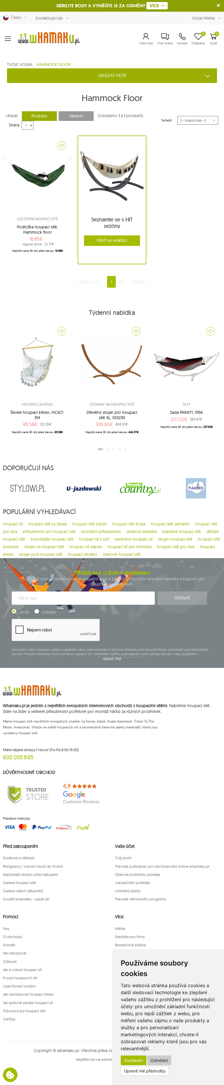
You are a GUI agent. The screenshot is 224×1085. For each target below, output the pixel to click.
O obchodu (12, 936)
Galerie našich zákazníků (23, 890)
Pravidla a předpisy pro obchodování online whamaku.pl (162, 866)
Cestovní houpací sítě (37, 218)
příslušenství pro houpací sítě (49, 531)
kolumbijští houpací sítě (52, 539)
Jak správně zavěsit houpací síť (28, 1002)
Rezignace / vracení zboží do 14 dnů (33, 866)
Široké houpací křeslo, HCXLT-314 (37, 415)
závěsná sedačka (141, 531)
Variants (76, 116)
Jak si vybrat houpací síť (22, 969)
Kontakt (9, 944)
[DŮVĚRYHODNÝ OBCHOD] (28, 794)
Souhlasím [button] (133, 1060)
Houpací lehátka (37, 404)
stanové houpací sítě (122, 554)
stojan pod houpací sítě (40, 554)
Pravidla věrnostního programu (140, 899)
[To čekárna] (61, 145)
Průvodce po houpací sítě (24, 1010)
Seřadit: (167, 120)
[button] (146, 38)
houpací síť (13, 524)
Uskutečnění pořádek (132, 882)
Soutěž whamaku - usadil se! (26, 899)
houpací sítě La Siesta (47, 524)
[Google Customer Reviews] (84, 794)
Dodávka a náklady (19, 857)
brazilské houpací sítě (181, 531)
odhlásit (49, 612)
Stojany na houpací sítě (112, 404)
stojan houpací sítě (175, 539)
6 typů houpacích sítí (20, 977)
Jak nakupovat (15, 953)
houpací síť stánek (85, 546)
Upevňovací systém (19, 986)
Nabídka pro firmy (130, 936)
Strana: (14, 125)
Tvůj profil (123, 857)
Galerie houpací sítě (19, 882)
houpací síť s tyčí (94, 539)
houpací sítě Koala (129, 524)
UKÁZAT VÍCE (112, 659)
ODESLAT (182, 597)
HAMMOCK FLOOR (53, 64)
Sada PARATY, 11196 (186, 412)
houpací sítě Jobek (89, 524)
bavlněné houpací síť (134, 539)
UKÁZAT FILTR (112, 75)
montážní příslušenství (101, 531)
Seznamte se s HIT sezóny (112, 223)
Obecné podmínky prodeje (137, 874)
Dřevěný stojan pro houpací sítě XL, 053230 (112, 415)
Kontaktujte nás (49, 18)
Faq (6, 928)
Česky (15, 17)
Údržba (9, 1019)
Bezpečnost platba (130, 944)
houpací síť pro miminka (129, 546)
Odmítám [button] (159, 1060)
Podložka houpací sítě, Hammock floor (37, 229)
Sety (186, 404)
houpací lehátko (82, 554)
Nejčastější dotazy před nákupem (30, 874)
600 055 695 (18, 757)
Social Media (203, 18)
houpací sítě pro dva (176, 546)
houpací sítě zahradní (170, 524)
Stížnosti (10, 961)
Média (120, 928)
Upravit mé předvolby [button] (145, 1070)
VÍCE (154, 6)
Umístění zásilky (128, 890)
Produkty (39, 116)
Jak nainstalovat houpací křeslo (28, 994)
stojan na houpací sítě (44, 546)
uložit (24, 612)
